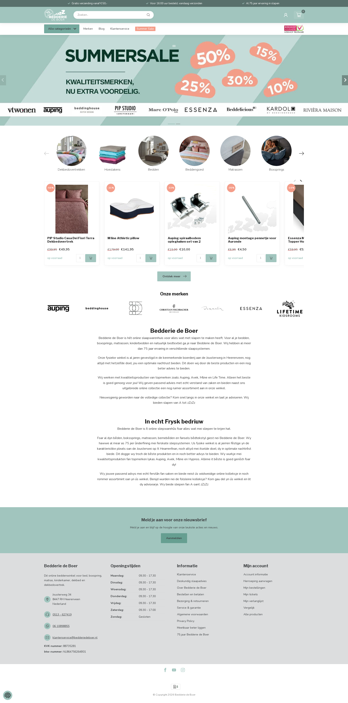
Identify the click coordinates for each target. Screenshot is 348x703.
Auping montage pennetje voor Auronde (252, 239)
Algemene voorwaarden (192, 614)
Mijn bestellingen (254, 588)
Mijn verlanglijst (253, 601)
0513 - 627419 (62, 614)
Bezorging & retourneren (193, 601)
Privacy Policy (185, 621)
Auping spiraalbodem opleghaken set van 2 (184, 239)
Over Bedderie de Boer (191, 588)
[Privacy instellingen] (7, 695)
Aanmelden (174, 538)
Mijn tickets (250, 594)
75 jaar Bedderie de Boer (193, 634)
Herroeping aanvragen (257, 581)
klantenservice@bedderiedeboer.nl (75, 637)
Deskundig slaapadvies (192, 581)
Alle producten (253, 614)
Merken (88, 29)
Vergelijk (249, 608)
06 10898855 (61, 626)
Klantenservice (119, 29)
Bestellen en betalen (190, 594)
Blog (102, 29)
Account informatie (255, 574)
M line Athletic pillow (123, 238)
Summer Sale (145, 29)
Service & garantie (189, 608)
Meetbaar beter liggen (191, 628)
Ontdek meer (171, 276)
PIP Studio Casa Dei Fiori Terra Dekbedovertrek (70, 239)
